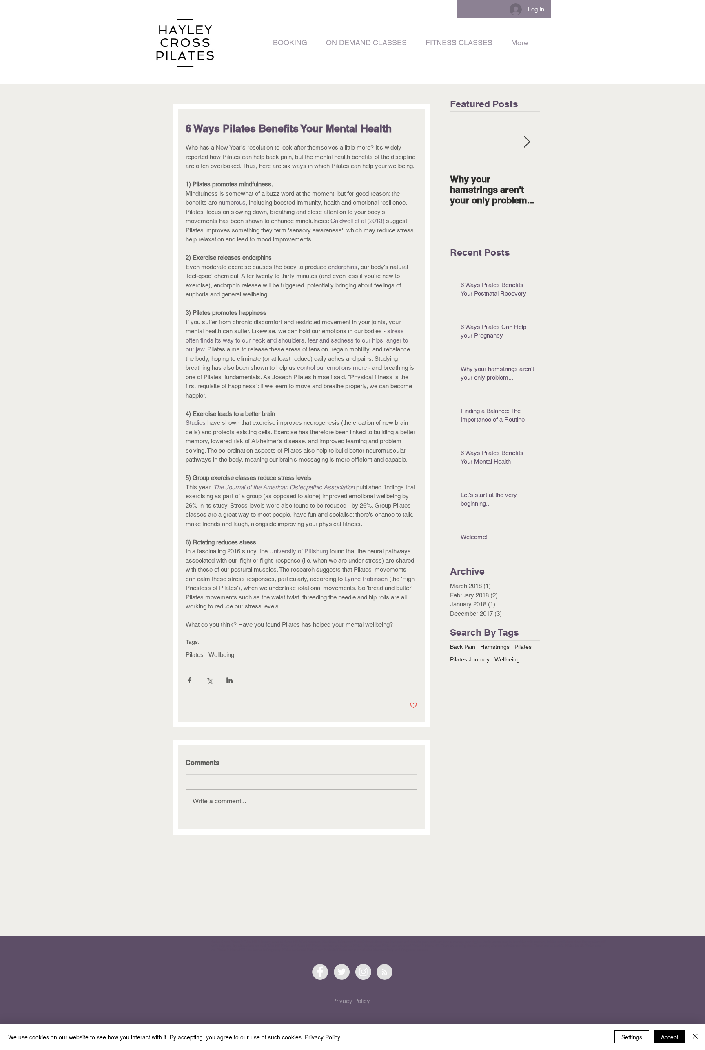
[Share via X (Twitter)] (209, 680)
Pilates (195, 654)
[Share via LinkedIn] (229, 680)
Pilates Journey (470, 659)
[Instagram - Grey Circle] (363, 972)
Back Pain (462, 646)
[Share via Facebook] (189, 680)
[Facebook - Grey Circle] (320, 972)
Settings (631, 1037)
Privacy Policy (322, 1037)
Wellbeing (221, 654)
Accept (669, 1037)
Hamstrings (495, 646)
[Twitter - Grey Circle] (342, 972)
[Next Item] (526, 142)
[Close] (695, 1036)
